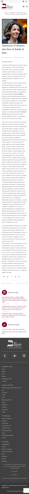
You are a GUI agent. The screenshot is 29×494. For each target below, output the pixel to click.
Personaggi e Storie (7, 378)
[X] (26, 1)
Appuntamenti (5, 444)
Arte (3, 390)
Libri (3, 397)
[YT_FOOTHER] (24, 356)
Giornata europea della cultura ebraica (11, 387)
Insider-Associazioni (7, 451)
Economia (4, 392)
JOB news (4, 456)
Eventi (3, 369)
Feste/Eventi (5, 423)
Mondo (4, 376)
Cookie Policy (14, 474)
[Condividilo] (8, 276)
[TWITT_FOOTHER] (14, 356)
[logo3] (7, 6)
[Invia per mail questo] (4, 276)
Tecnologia (5, 409)
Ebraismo (4, 421)
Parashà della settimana (8, 435)
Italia (3, 374)
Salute (3, 402)
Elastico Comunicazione (21, 491)
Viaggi (3, 412)
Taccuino (4, 381)
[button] (2, 1)
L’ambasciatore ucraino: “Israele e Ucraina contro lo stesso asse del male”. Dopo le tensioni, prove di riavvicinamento (14, 307)
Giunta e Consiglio (7, 449)
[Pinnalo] (19, 276)
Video (3, 433)
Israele (3, 371)
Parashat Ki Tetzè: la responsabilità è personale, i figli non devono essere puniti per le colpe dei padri (14, 315)
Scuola (3, 459)
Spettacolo (4, 404)
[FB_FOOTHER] (5, 356)
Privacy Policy (15, 471)
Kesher (4, 438)
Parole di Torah (6, 428)
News (3, 454)
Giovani (4, 446)
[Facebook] (23, 1)
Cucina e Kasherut (6, 418)
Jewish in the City (19, 57)
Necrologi (4, 461)
